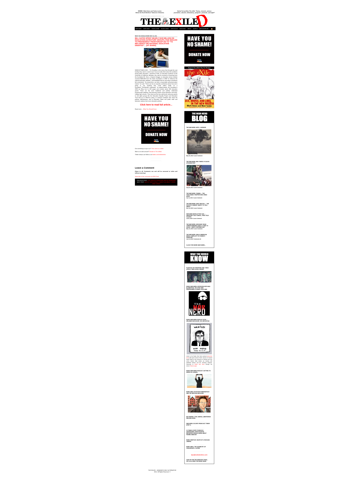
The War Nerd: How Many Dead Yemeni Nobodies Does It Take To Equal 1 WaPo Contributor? (197, 226)
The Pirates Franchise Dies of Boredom (162, 180)
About (189, 28)
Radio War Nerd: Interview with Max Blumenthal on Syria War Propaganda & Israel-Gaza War (198, 288)
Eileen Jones (165, 28)
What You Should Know (142, 36)
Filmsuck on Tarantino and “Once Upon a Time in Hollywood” (197, 268)
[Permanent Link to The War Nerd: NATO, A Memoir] (199, 142)
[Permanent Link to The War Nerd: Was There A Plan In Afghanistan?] (199, 176)
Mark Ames (146, 28)
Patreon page (193, 366)
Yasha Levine (155, 28)
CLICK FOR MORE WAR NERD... (196, 245)
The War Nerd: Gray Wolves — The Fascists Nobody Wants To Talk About (197, 205)
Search (195, 28)
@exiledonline (203, 28)
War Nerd (139, 28)
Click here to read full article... (156, 104)
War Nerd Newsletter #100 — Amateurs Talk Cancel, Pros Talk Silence (197, 215)
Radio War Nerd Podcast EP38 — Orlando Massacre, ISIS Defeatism (197, 320)
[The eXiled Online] (175, 27)
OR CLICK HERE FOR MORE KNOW (196, 461)
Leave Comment (198, 155)
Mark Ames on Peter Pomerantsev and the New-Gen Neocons (197, 392)
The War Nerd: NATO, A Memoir (196, 127)
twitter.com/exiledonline (159, 154)
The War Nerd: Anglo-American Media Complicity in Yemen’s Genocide (196, 236)
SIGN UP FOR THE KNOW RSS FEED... (197, 459)
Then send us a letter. (157, 148)
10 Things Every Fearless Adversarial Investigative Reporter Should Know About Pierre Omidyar (196, 432)
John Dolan (174, 28)
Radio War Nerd (199, 364)
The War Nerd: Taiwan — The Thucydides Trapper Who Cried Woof (196, 195)
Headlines (182, 28)
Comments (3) (197, 239)
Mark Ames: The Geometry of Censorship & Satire (196, 447)
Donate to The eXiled (155, 151)
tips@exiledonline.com (199, 455)
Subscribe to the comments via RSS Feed (147, 176)
